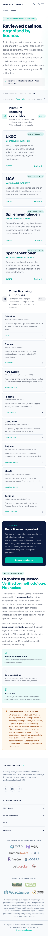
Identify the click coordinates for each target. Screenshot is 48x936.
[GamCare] (14, 859)
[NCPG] (16, 846)
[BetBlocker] (20, 866)
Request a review (24, 560)
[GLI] (35, 853)
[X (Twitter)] (5, 789)
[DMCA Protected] (30, 885)
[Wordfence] (16, 892)
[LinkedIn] (12, 789)
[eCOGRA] (32, 859)
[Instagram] (19, 789)
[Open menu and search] (40, 4)
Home (5, 11)
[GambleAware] (18, 853)
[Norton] (38, 892)
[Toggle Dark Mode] (34, 4)
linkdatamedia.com (24, 930)
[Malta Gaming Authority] (32, 846)
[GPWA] (17, 885)
